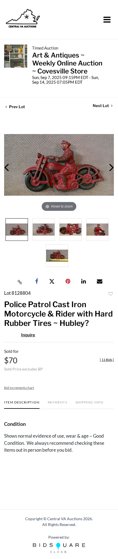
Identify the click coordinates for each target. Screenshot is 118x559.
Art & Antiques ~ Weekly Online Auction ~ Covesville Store (67, 63)
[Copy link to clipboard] (20, 281)
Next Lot (101, 105)
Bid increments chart (19, 388)
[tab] (22, 404)
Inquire (28, 334)
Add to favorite (110, 294)
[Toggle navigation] (107, 19)
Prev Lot (16, 106)
